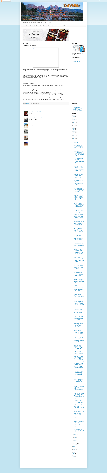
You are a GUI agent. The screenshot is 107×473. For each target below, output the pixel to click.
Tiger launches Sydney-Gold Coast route (79, 222)
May (75, 438)
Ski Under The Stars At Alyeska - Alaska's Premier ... (79, 215)
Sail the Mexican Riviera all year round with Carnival (78, 335)
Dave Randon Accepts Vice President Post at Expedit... (79, 196)
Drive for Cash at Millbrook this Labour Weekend (79, 290)
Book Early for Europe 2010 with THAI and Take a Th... (79, 208)
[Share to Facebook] (36, 103)
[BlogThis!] (34, 103)
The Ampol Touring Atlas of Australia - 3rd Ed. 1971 (77, 109)
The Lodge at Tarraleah (78, 312)
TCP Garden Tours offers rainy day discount (79, 270)
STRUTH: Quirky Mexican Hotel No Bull (78, 159)
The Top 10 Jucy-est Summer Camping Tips (79, 172)
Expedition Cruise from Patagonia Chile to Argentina (78, 236)
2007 (74, 447)
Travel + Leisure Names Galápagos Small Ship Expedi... (78, 250)
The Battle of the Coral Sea (77, 110)
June (75, 437)
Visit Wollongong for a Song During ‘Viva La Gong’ (78, 369)
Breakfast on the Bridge (78, 179)
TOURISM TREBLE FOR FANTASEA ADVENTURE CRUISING (78, 183)
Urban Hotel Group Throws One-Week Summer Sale (78, 231)
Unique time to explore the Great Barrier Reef (78, 398)
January (75, 444)
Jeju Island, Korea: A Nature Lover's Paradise (78, 288)
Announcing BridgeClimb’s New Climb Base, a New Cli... (78, 417)
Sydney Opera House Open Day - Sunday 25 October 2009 (78, 285)
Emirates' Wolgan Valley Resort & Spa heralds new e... (79, 430)
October (75, 144)
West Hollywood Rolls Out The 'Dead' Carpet (79, 247)
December (76, 141)
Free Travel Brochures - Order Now (60, 25)
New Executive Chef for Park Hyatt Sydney (79, 341)
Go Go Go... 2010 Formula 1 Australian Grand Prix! (78, 275)
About (27, 25)
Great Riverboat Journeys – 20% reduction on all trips (78, 357)
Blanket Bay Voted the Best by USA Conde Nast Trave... (79, 152)
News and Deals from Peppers (79, 245)
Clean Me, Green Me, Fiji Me (79, 157)
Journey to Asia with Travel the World (35, 111)
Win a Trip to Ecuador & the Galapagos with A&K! (78, 229)
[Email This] (33, 103)
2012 (74, 135)
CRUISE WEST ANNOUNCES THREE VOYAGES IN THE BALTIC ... (79, 154)
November (76, 142)
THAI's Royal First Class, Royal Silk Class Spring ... (79, 409)
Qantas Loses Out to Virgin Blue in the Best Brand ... (78, 239)
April (75, 440)
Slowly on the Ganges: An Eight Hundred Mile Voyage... (78, 354)
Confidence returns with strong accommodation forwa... (79, 394)
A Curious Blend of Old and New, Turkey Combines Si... (79, 304)
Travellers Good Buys (76, 61)
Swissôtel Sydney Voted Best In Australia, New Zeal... (79, 206)
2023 (74, 119)
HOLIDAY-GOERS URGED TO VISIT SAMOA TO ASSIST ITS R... (79, 364)
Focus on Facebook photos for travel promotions (79, 170)
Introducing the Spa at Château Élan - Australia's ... (79, 331)
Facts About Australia (47, 25)
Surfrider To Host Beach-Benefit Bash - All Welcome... (78, 307)
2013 (74, 134)
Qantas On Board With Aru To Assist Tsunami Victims (79, 389)
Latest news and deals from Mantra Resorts (78, 149)
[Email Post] (31, 103)
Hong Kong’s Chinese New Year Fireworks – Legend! (79, 296)
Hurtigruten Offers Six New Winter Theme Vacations (78, 367)
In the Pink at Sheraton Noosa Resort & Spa (79, 422)
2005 (74, 450)
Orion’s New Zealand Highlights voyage (77, 414)
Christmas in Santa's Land (78, 210)
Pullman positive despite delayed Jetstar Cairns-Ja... (79, 189)
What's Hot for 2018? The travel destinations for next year (38, 123)
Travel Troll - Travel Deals (77, 60)
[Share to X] (35, 103)
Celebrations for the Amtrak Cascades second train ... (78, 333)
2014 (74, 132)
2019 (74, 125)
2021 (74, 122)
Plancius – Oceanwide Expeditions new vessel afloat (78, 167)
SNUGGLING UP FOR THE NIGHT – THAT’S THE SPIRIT (78, 338)
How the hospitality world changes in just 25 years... (79, 146)
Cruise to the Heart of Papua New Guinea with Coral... (79, 253)
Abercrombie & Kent (54, 79)
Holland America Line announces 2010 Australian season (38, 117)
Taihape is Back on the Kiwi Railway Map (78, 268)
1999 (74, 458)
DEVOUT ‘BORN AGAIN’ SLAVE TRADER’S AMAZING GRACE (78, 351)
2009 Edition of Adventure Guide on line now (78, 277)
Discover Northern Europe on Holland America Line (79, 381)
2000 (74, 456)
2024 (74, 118)
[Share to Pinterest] (38, 103)
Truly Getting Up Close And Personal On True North (78, 402)
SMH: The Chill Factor (77, 177)
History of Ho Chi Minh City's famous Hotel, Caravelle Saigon (39, 129)
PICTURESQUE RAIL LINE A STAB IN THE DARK (79, 164)
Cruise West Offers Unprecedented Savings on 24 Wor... (79, 258)
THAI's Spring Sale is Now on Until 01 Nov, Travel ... (79, 412)
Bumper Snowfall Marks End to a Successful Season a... (79, 420)
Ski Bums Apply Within (77, 294)
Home (23, 25)
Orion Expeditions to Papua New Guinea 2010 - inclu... (79, 244)
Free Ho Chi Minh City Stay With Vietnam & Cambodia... (79, 407)
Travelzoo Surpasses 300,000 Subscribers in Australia (79, 217)
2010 (74, 138)
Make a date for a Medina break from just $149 (78, 224)
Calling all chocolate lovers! (78, 379)
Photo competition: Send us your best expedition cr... (78, 319)
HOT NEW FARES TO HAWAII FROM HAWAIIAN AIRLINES (79, 198)
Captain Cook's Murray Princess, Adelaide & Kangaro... (78, 310)
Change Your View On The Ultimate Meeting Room (78, 424)
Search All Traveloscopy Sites (36, 25)
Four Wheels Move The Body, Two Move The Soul (79, 361)
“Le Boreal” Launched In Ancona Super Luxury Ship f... (79, 384)
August (75, 434)
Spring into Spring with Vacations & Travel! (78, 328)
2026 (74, 115)
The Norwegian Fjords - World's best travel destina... (79, 204)
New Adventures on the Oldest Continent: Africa (79, 212)
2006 (74, 449)
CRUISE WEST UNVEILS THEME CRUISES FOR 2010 (78, 175)
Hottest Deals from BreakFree (79, 147)
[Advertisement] (78, 82)
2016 (74, 129)
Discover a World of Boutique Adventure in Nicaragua (79, 186)
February (75, 443)
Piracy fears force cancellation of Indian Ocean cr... (79, 193)
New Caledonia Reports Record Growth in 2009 (78, 226)
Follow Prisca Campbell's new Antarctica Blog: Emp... (79, 280)
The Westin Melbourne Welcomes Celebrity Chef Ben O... (78, 299)
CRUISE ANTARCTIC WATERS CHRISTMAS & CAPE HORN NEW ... (78, 347)
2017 (74, 128)
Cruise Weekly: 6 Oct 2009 (78, 400)
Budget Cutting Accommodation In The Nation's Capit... (78, 427)
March (75, 441)
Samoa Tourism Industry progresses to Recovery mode (78, 377)
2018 (74, 126)
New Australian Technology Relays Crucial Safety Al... (79, 359)
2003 (74, 453)
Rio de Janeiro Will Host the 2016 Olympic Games (78, 372)
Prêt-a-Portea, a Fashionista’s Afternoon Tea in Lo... (79, 266)
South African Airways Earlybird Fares (77, 326)
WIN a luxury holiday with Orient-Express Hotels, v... (79, 321)
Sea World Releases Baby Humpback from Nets (78, 374)
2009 (74, 139)
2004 (74, 452)
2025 (74, 116)
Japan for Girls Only (77, 345)
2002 (74, 455)
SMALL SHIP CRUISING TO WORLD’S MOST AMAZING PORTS (79, 161)
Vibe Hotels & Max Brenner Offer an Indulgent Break (78, 302)
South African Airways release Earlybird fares (79, 343)
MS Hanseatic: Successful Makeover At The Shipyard (79, 396)
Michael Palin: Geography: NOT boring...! (78, 324)
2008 (74, 446)
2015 (74, 131)
